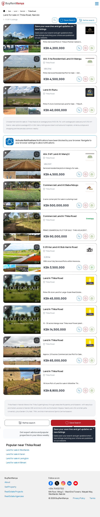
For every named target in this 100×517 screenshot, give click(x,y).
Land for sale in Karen (15, 454)
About (7, 482)
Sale (9, 11)
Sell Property (10, 487)
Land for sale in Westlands (17, 450)
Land (15, 11)
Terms (92, 498)
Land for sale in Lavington (17, 458)
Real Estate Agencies (14, 496)
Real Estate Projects (14, 491)
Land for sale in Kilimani (16, 462)
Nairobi (22, 11)
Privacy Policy (79, 498)
